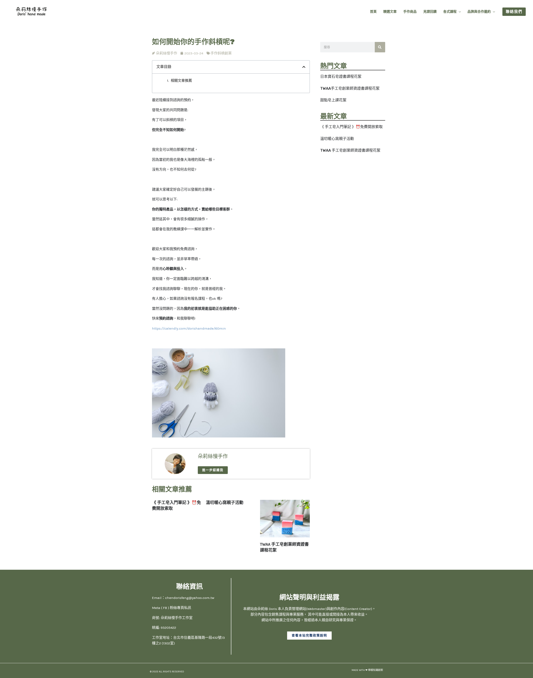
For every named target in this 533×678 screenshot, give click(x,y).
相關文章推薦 (181, 80)
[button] (459, 11)
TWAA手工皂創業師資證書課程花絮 (350, 88)
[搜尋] (380, 47)
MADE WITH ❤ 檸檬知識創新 (367, 670)
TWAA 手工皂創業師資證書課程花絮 (350, 150)
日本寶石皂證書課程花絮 (340, 76)
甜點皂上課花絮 (333, 100)
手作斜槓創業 (221, 53)
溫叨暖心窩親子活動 (337, 138)
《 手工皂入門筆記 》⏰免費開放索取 (351, 127)
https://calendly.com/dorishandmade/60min (189, 328)
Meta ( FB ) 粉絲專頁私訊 (171, 608)
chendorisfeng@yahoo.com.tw (189, 598)
